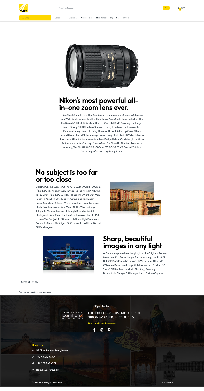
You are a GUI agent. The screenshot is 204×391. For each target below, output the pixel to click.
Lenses (72, 18)
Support (113, 18)
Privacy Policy (167, 382)
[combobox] (109, 8)
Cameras (59, 18)
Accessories (86, 18)
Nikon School (101, 18)
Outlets (126, 18)
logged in (32, 292)
